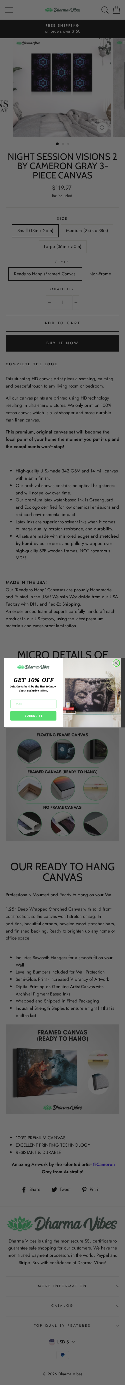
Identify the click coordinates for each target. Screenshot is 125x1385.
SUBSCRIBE (33, 715)
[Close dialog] (116, 663)
